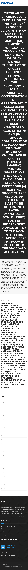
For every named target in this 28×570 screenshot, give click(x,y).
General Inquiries (11, 549)
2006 (4, 476)
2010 (4, 460)
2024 (4, 402)
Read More (4, 387)
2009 (4, 464)
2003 (4, 488)
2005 (4, 480)
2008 (4, 468)
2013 (4, 447)
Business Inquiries (11, 547)
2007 (4, 472)
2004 (4, 484)
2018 (4, 427)
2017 (4, 431)
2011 (4, 456)
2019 (4, 423)
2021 (4, 415)
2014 (4, 443)
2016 (4, 435)
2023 (4, 407)
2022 (4, 411)
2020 (4, 419)
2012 (4, 451)
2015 (4, 439)
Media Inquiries (11, 545)
